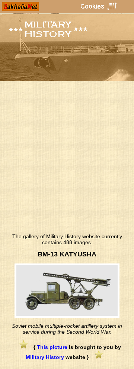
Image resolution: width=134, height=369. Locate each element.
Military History (45, 357)
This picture (52, 347)
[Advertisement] (67, 159)
